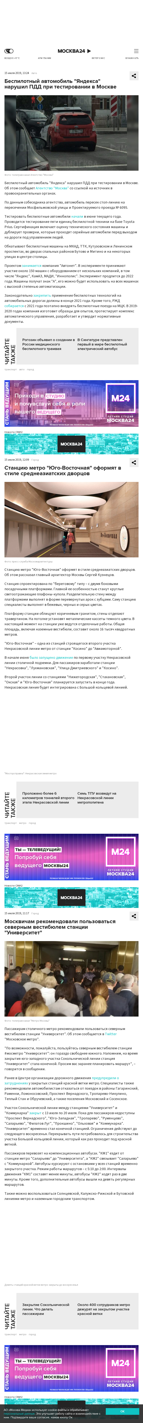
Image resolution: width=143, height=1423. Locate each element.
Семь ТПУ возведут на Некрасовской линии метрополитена (96, 798)
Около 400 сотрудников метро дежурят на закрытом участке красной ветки (103, 1309)
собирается (14, 306)
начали (77, 216)
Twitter (111, 1034)
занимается (32, 265)
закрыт (35, 1113)
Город (35, 460)
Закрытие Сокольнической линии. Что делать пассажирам (45, 1309)
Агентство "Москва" (52, 188)
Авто (34, 73)
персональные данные (19, 1414)
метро (22, 823)
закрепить (42, 295)
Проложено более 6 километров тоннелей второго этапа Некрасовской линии (48, 798)
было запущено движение (51, 657)
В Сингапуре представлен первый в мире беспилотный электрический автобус (102, 344)
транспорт (10, 369)
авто (22, 369)
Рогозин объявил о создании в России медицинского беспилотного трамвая (48, 344)
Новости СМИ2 (13, 432)
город (30, 369)
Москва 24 (71, 51)
